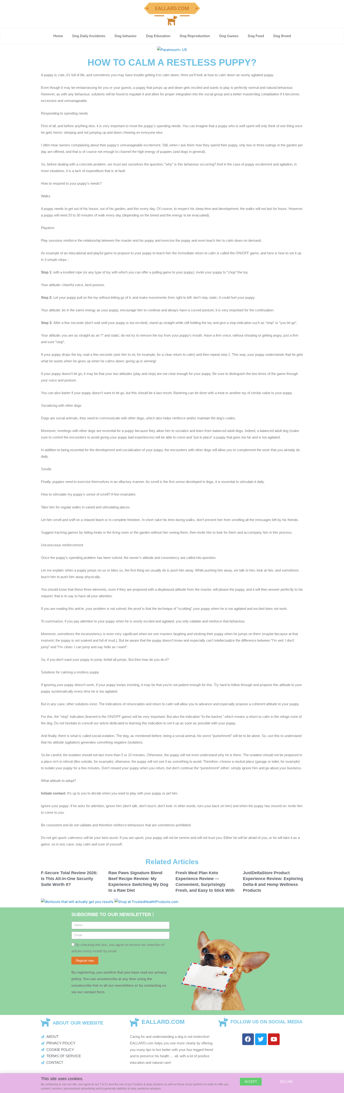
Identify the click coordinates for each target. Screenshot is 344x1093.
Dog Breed (282, 36)
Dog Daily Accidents (88, 36)
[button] (251, 1082)
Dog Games (228, 36)
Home (58, 36)
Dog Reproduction (195, 36)
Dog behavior (126, 36)
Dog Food (256, 36)
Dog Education (158, 36)
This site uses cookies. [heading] (62, 1078)
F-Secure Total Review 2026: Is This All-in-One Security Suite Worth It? (69, 878)
